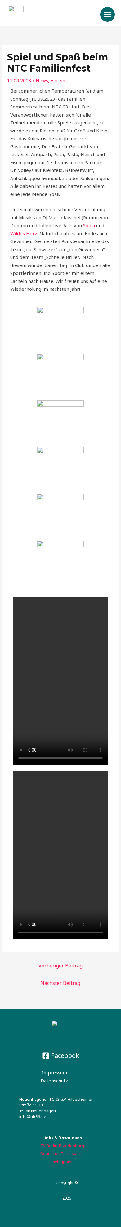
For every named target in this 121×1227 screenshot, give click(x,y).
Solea (89, 225)
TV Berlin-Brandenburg (62, 1145)
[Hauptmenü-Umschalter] (107, 14)
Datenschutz (54, 1080)
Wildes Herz (23, 233)
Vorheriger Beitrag (60, 965)
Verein (58, 80)
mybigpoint (62, 1161)
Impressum (54, 1072)
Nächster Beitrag (60, 983)
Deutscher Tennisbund (62, 1153)
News (42, 80)
